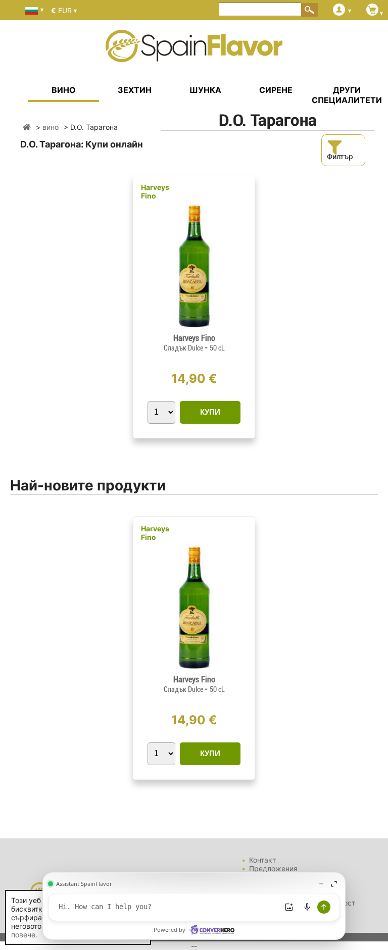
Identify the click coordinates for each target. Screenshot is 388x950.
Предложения (273, 868)
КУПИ (210, 412)
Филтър (340, 156)
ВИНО (64, 90)
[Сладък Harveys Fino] (194, 329)
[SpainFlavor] (27, 127)
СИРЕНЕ (276, 90)
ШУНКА (205, 90)
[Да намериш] (310, 9)
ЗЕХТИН (135, 90)
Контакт (262, 860)
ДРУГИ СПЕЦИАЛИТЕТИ (347, 95)
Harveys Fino (155, 191)
